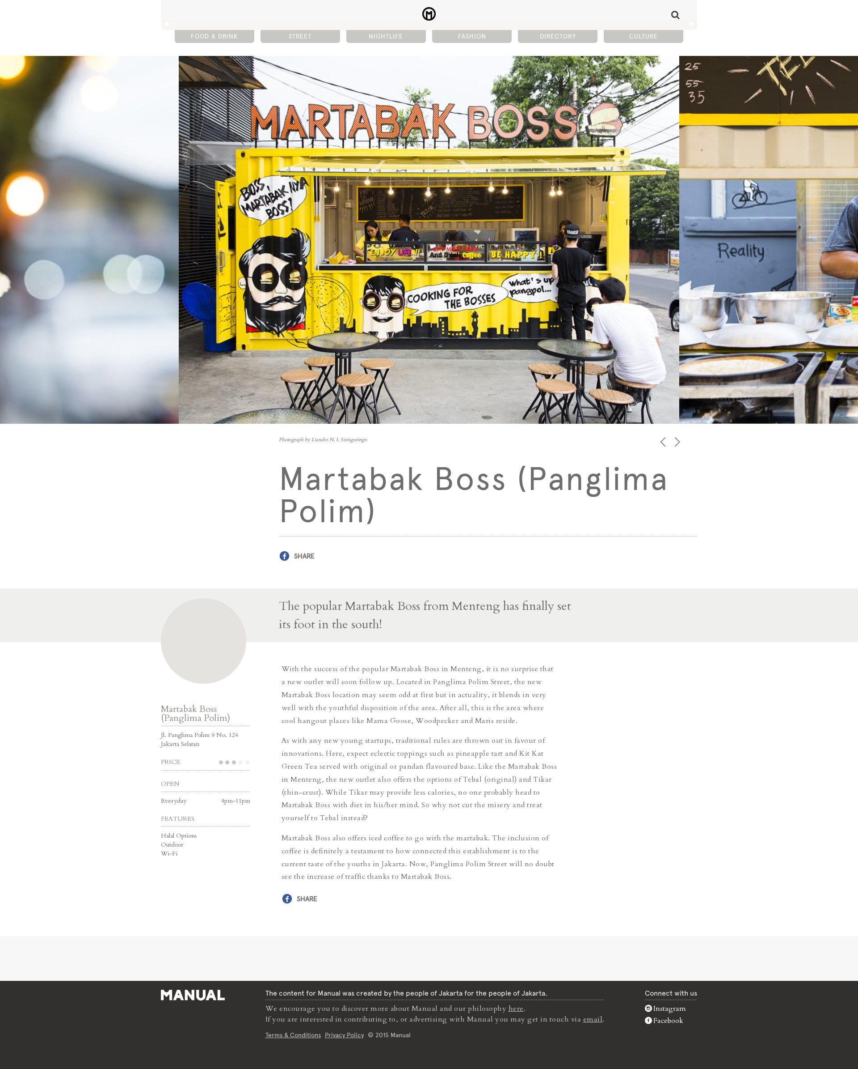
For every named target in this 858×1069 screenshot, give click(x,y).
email (593, 1019)
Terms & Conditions (293, 1035)
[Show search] (675, 14)
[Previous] (663, 442)
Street (300, 36)
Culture (643, 36)
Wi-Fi (169, 853)
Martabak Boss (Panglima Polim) (195, 713)
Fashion (472, 36)
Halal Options (179, 835)
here (516, 1009)
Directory (558, 36)
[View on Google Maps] (203, 641)
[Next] (678, 442)
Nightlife (386, 36)
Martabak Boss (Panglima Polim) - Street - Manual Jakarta (429, 14)
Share (304, 556)
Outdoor (172, 844)
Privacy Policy (344, 1035)
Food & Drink (214, 36)
